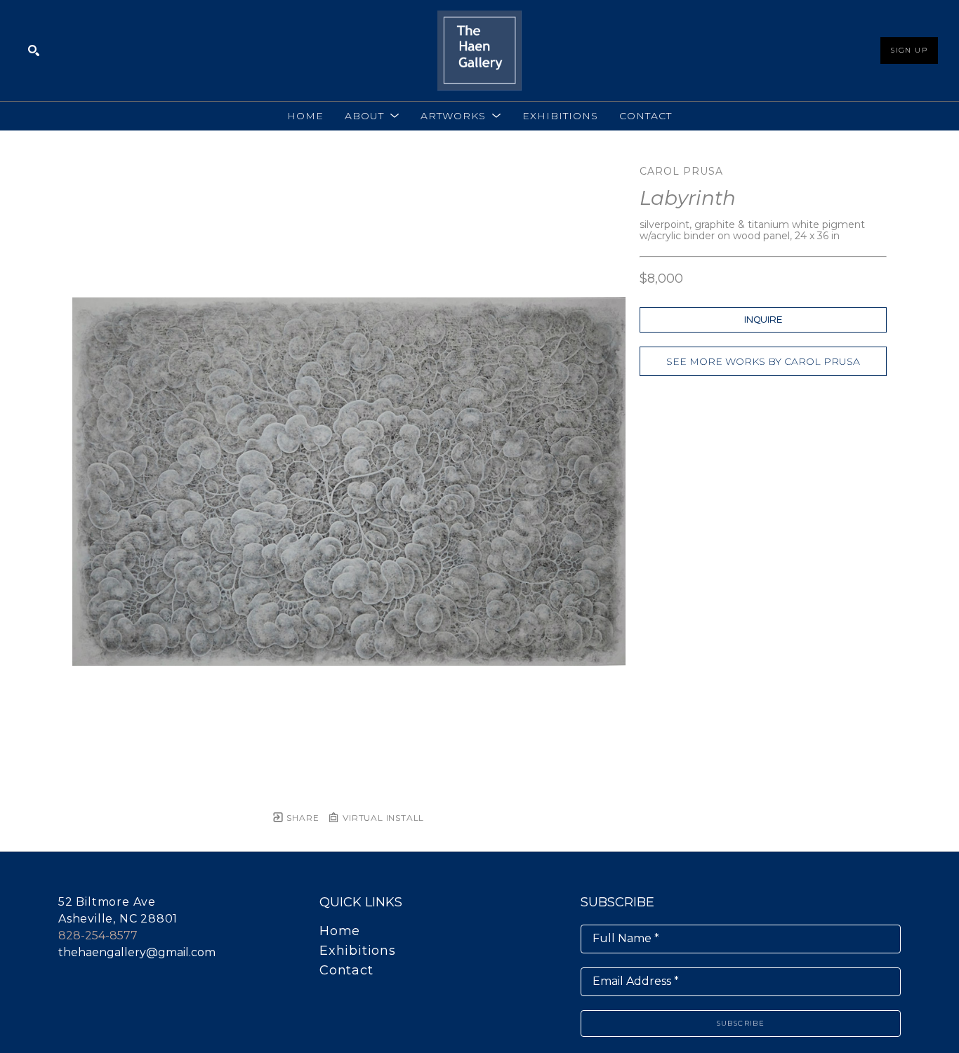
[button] (372, 115)
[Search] (33, 50)
